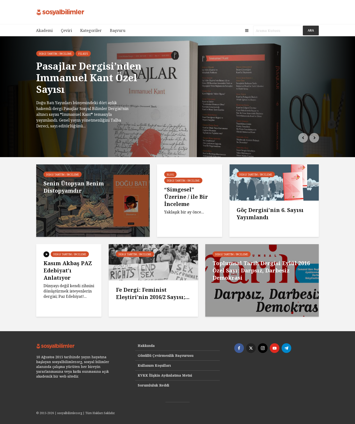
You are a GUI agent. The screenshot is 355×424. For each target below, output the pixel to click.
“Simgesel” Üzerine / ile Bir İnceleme (186, 196)
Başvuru (117, 30)
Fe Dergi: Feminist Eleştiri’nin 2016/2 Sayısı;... (153, 293)
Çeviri (66, 30)
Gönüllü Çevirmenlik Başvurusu (165, 355)
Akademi (44, 30)
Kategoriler (91, 30)
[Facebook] (239, 348)
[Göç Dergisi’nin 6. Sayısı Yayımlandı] (274, 182)
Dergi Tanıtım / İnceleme (55, 53)
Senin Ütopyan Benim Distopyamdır (73, 187)
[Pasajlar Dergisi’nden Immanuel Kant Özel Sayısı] (177, 96)
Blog (170, 174)
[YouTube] (274, 348)
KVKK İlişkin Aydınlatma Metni (165, 375)
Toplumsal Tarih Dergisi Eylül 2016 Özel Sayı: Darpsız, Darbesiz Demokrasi (261, 270)
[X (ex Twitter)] (251, 348)
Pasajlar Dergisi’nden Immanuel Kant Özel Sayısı (89, 77)
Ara (311, 30)
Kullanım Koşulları (154, 365)
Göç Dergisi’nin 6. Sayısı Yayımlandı (270, 213)
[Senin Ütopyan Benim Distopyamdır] (93, 200)
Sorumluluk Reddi (153, 385)
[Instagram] (263, 348)
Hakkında (146, 345)
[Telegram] (286, 348)
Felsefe (83, 53)
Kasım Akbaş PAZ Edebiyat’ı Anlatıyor (67, 270)
